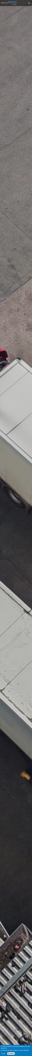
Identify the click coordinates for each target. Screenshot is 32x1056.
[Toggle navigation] (29, 3)
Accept (3, 1053)
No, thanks (11, 1053)
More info (26, 1050)
